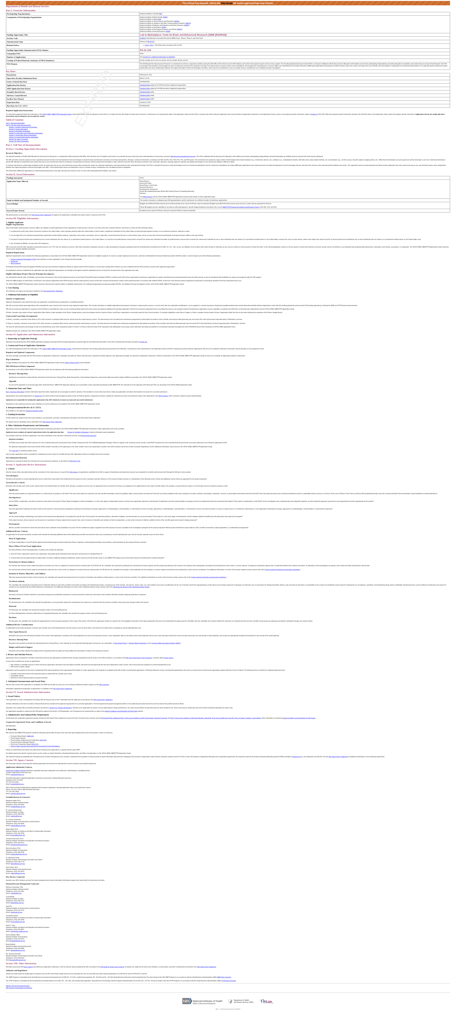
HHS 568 (43, 740)
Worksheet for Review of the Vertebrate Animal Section (131, 587)
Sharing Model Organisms (138, 643)
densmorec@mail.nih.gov (18, 845)
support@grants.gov (17, 774)
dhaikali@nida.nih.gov (17, 941)
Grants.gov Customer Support (16, 770)
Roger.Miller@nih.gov (17, 835)
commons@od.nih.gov (17, 793)
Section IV (314, 114)
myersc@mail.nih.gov (17, 922)
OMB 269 (30, 736)
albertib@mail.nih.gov (17, 950)
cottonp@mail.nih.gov (17, 873)
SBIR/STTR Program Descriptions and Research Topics (240, 207)
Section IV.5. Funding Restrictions (60, 708)
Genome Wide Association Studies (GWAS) (166, 643)
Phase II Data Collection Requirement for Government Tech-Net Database (35, 746)
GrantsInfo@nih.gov (17, 784)
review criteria (168, 658)
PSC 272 (35, 744)
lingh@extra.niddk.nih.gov (19, 931)
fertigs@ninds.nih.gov (17, 864)
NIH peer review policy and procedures (139, 658)
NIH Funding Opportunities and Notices (19, 988)
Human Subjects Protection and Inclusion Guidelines (282, 569)
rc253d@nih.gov (15, 893)
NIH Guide (227, 3)
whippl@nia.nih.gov (17, 903)
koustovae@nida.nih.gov (18, 854)
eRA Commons (104, 684)
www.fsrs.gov (297, 757)
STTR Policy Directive (228, 981)
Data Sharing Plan (120, 643)
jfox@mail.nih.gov (16, 912)
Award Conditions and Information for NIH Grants (121, 711)
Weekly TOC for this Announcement (17, 986)
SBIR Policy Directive (224, 977)
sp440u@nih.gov (16, 816)
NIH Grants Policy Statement (62, 689)
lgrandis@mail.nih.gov (17, 825)
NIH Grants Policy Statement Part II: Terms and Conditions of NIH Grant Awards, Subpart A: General (134, 718)
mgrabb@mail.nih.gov (17, 806)
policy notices (28, 967)
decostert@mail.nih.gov (18, 960)
